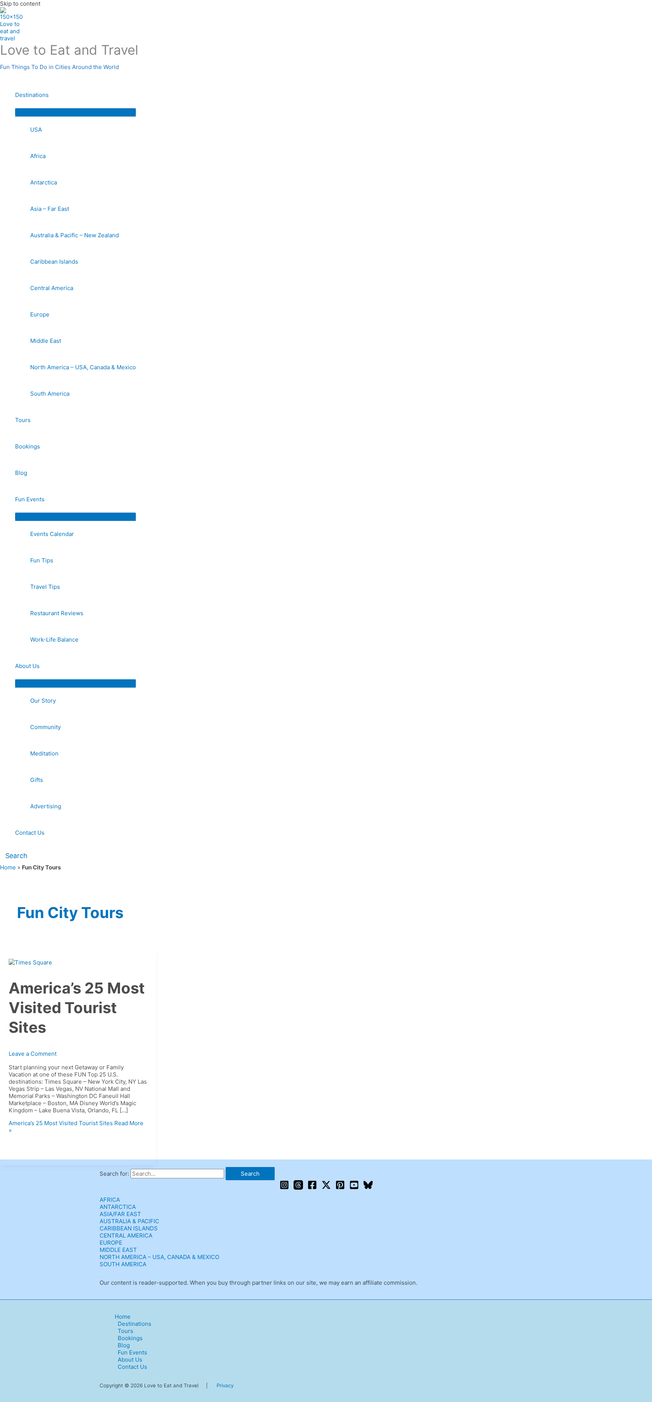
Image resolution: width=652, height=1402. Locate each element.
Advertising (45, 806)
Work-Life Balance (54, 639)
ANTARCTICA (118, 1206)
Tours (23, 420)
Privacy (225, 1385)
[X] (326, 1187)
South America (49, 393)
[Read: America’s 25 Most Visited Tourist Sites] (30, 962)
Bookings (27, 446)
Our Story (43, 700)
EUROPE (111, 1242)
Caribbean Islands (54, 261)
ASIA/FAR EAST (120, 1214)
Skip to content (20, 3)
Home (8, 867)
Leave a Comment (33, 1053)
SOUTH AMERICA (123, 1264)
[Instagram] (284, 1187)
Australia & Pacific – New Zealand (74, 235)
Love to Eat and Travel (69, 50)
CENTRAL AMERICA (126, 1235)
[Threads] (298, 1187)
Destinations (32, 94)
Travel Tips (45, 586)
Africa (38, 156)
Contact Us (30, 832)
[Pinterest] (340, 1187)
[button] (14, 856)
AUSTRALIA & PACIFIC (129, 1221)
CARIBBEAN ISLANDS (129, 1228)
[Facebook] (312, 1187)
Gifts (36, 779)
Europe (39, 314)
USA (36, 129)
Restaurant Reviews (56, 613)
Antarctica (43, 182)
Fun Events (30, 499)
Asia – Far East (49, 208)
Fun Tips (41, 560)
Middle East (45, 340)
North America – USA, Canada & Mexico (83, 367)
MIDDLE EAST (118, 1249)
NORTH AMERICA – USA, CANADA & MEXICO (159, 1257)
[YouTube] (354, 1187)
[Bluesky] (368, 1187)
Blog (21, 472)
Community (45, 727)
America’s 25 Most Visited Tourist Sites (77, 1008)
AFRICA (110, 1199)
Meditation (44, 753)
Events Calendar (52, 533)
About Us (27, 666)
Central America (51, 288)
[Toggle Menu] (75, 112)
